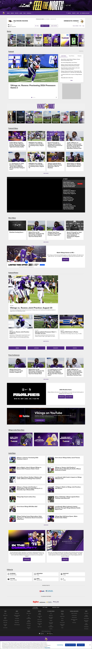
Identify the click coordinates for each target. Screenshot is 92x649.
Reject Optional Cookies (70, 644)
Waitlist (62, 620)
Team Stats (5, 622)
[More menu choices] (32, 13)
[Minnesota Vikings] (46, 639)
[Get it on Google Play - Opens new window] (50, 634)
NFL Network (29, 623)
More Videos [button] (46, 173)
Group (62, 618)
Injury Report (17, 620)
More (72, 80)
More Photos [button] (46, 341)
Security (51, 628)
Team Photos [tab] (71, 55)
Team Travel (40, 626)
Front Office (5, 627)
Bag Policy (51, 615)
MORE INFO (65, 259)
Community (86, 613)
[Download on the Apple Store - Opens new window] (41, 634)
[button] (31, 97)
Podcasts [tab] (79, 55)
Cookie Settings (60, 644)
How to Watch (75, 25)
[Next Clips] (83, 117)
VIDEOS (17, 348)
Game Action (39, 619)
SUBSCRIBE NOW (39, 420)
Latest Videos (28, 613)
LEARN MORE (27, 559)
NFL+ (80, 25)
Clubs (62, 627)
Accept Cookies (81, 644)
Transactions (5, 620)
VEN (28, 615)
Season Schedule (74, 613)
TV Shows (28, 625)
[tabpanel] (72, 70)
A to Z (51, 613)
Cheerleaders (39, 621)
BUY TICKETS (69, 396)
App (83, 25)
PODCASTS (55, 348)
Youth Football (86, 618)
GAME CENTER (54, 25)
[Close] (90, 645)
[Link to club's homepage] (3, 12)
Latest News (17, 613)
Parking (51, 620)
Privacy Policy (47, 647)
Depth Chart (5, 615)
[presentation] (56, 97)
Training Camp (74, 617)
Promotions (86, 628)
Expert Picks (17, 622)
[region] (46, 645)
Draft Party (74, 622)
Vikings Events (74, 615)
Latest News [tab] (63, 55)
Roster (5, 613)
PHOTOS (75, 348)
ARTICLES (36, 348)
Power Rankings (17, 624)
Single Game (62, 616)
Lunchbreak (17, 618)
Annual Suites (62, 622)
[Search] (66, 13)
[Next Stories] (83, 40)
